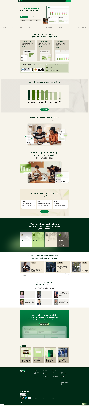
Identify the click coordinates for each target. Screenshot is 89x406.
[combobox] (2, 405)
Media (43, 377)
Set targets (35, 377)
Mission (53, 372)
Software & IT (45, 373)
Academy (62, 372)
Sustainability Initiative (55, 376)
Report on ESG (36, 376)
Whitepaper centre (63, 373)
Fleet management (45, 376)
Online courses (63, 376)
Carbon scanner (63, 377)
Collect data (35, 373)
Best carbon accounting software (64, 383)
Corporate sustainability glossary (64, 379)
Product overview (36, 372)
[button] (24, 1)
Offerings (44, 372)
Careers (53, 373)
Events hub (62, 381)
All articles (62, 384)
